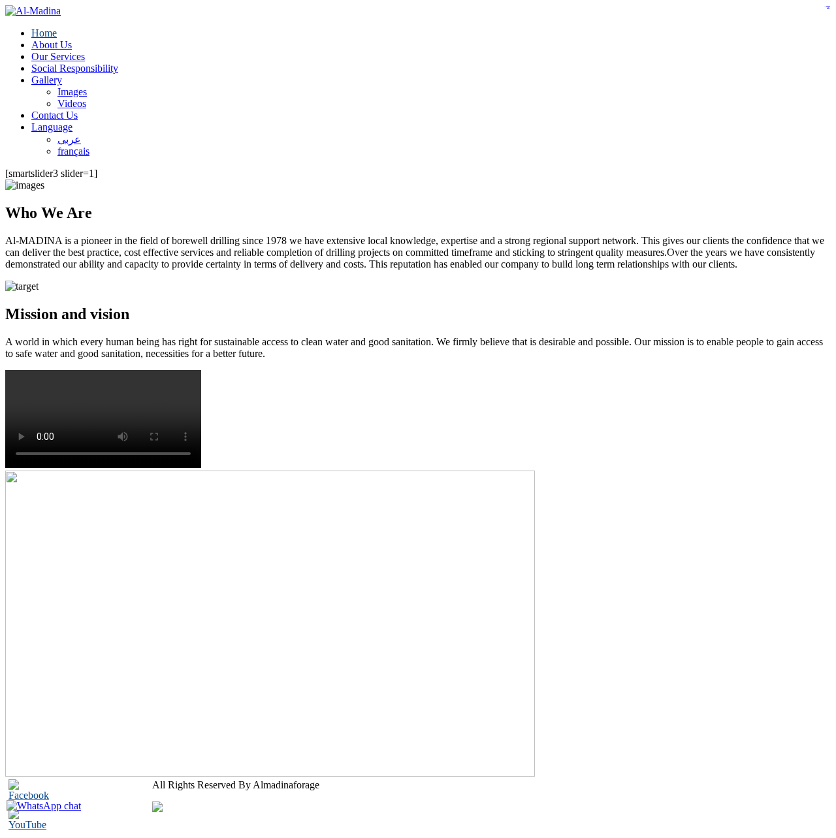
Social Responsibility (74, 68)
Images (72, 91)
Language (51, 126)
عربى (69, 139)
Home (44, 33)
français (73, 151)
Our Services (58, 56)
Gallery (46, 79)
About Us (51, 44)
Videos (71, 103)
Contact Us (54, 115)
